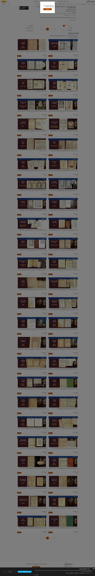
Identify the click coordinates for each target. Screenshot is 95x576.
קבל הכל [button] (24, 571)
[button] (63, 574)
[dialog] (47, 571)
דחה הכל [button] (10, 571)
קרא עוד (81, 571)
